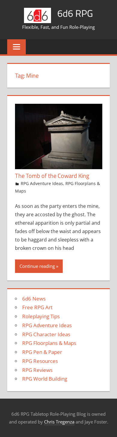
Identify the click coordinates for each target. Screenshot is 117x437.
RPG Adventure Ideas (42, 183)
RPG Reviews (37, 370)
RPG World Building (44, 378)
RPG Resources (40, 361)
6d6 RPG (75, 13)
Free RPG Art (37, 307)
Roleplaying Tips (41, 316)
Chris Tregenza (59, 422)
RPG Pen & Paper (42, 352)
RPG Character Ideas (46, 334)
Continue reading (37, 266)
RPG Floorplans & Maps (49, 343)
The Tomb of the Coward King (52, 175)
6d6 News (34, 298)
